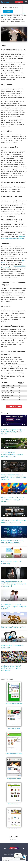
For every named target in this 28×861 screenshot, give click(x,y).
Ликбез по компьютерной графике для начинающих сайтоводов (11, 668)
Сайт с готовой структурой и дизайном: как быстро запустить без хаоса (13, 477)
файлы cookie (13, 857)
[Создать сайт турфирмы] (14, 726)
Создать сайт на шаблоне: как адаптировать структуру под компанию (12, 499)
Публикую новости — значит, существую (12, 646)
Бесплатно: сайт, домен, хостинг (13, 627)
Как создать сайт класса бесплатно (14, 703)
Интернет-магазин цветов (14, 803)
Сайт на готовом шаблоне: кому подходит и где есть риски (13, 521)
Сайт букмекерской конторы (14, 778)
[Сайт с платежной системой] (14, 827)
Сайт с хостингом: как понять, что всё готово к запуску (12, 541)
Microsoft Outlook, (18, 266)
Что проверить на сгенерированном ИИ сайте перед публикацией (12, 454)
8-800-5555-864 (14, 836)
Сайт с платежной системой (14, 829)
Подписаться (7, 11)
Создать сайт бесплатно (14, 406)
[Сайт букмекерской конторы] (14, 776)
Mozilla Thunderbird (9, 268)
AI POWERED (14, 848)
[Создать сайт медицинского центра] (14, 751)
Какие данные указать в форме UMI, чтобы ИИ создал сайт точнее (13, 431)
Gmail (23, 260)
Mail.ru (3, 262)
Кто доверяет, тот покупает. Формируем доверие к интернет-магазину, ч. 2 (13, 584)
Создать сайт (19, 2)
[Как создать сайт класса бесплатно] (14, 701)
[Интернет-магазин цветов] (14, 801)
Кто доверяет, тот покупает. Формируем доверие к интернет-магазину (13, 606)
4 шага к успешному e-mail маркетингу (11, 562)
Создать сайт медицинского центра (14, 753)
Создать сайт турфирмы (14, 728)
